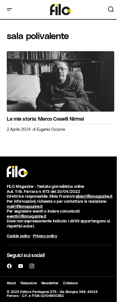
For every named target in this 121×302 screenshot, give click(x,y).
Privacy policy (45, 235)
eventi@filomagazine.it (26, 216)
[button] (9, 9)
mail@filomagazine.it (25, 206)
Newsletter (50, 283)
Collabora (70, 283)
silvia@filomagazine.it (94, 196)
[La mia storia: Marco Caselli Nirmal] (60, 81)
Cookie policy (18, 235)
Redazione (29, 283)
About (11, 283)
